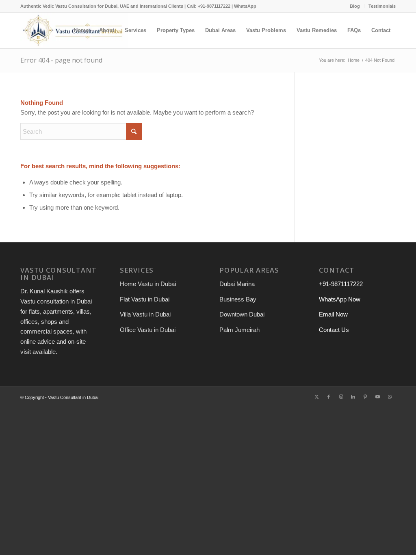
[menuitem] (355, 6)
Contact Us (334, 329)
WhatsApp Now (339, 299)
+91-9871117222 (341, 283)
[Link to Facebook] (329, 396)
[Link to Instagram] (341, 396)
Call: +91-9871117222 (208, 6)
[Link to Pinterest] (365, 396)
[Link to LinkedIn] (353, 396)
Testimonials (382, 6)
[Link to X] (316, 396)
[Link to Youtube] (377, 396)
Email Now (333, 314)
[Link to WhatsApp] (390, 396)
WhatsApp (245, 6)
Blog (355, 6)
